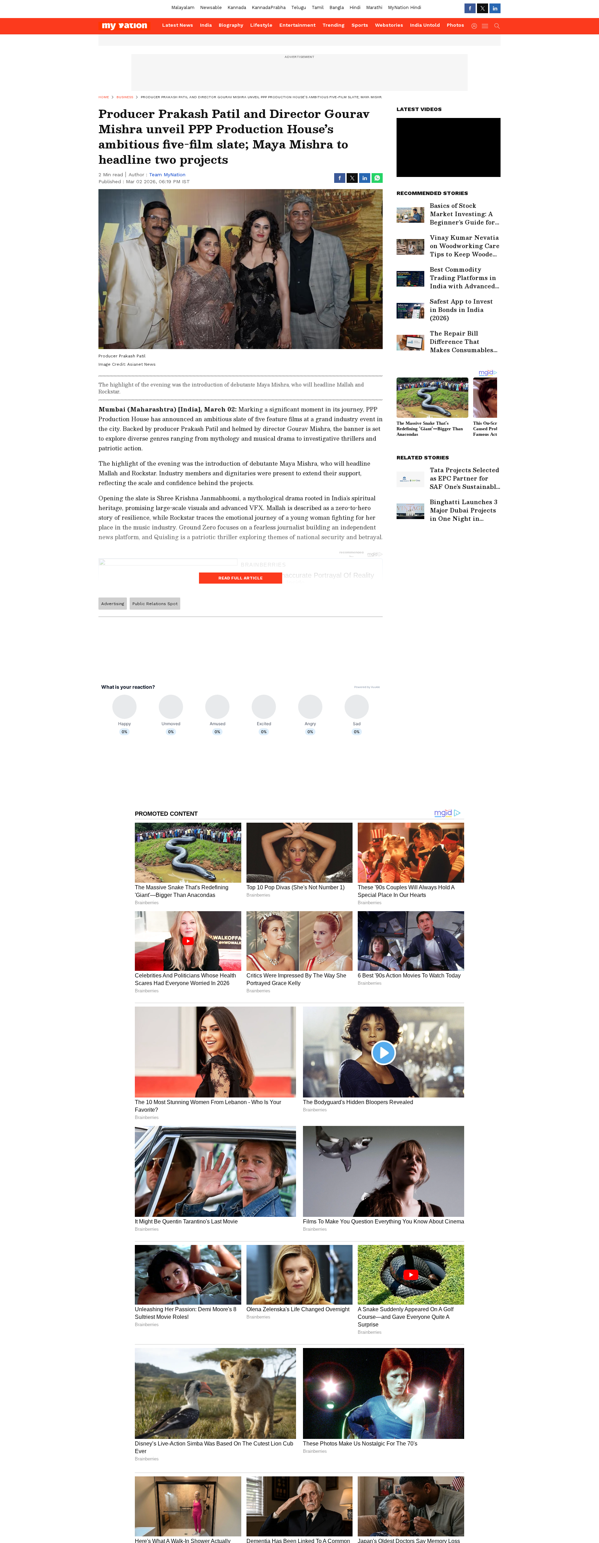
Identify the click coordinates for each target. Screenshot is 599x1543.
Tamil (318, 7)
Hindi (355, 7)
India (206, 25)
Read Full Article (240, 578)
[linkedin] (495, 8)
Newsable (211, 7)
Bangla (336, 7)
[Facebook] (470, 8)
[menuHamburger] (485, 26)
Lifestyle (261, 25)
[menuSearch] (497, 26)
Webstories (389, 25)
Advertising (112, 603)
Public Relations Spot (154, 603)
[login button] (475, 26)
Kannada (236, 7)
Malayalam (182, 7)
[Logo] (127, 26)
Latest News (177, 25)
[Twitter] (482, 8)
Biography (231, 25)
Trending (333, 25)
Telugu (298, 7)
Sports (359, 25)
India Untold (425, 25)
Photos (455, 25)
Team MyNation (167, 174)
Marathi (374, 7)
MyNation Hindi (404, 7)
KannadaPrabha (269, 7)
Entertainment (297, 25)
